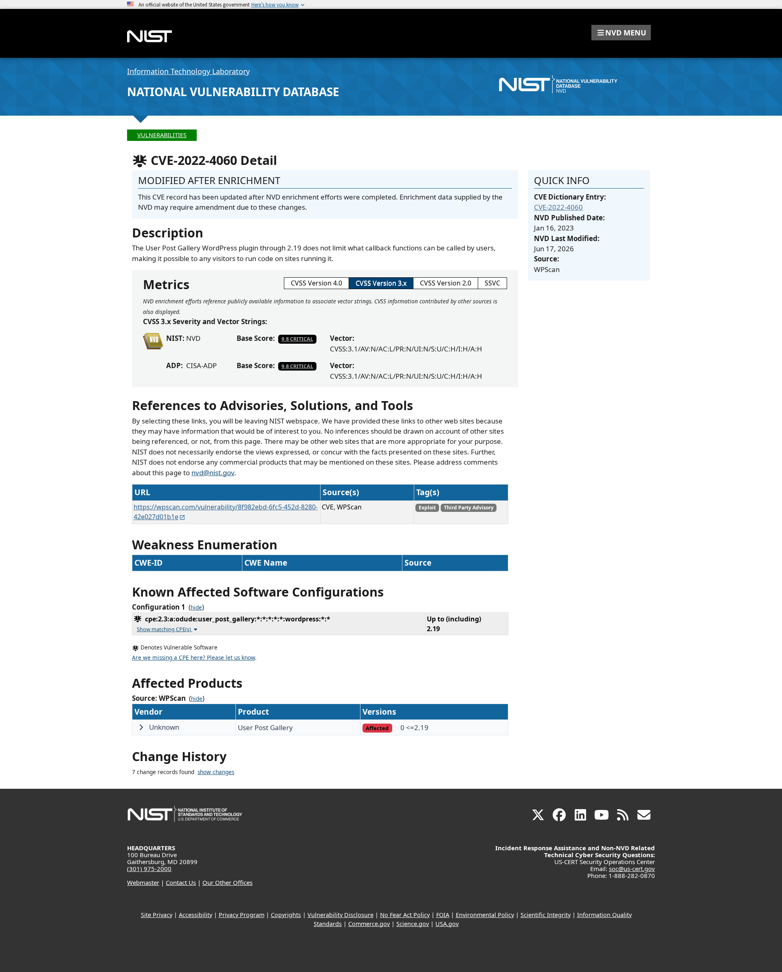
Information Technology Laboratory (188, 71)
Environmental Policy (485, 915)
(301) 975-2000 (149, 868)
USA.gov (447, 924)
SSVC (492, 283)
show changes (216, 772)
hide (196, 607)
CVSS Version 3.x (381, 283)
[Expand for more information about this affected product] (140, 727)
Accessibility (195, 915)
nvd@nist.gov (212, 472)
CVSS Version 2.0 (445, 283)
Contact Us (181, 882)
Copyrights (286, 915)
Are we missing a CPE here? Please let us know (193, 657)
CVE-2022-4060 (558, 207)
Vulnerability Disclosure (340, 915)
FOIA (442, 915)
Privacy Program (241, 915)
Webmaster (143, 882)
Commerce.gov (369, 924)
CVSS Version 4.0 (316, 283)
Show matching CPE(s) (164, 629)
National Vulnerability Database (233, 91)
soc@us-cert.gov (632, 868)
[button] (621, 32)
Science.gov (412, 924)
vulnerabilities (162, 135)
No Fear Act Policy (405, 915)
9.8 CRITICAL (297, 338)
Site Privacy (156, 915)
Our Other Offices (227, 882)
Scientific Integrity (546, 915)
